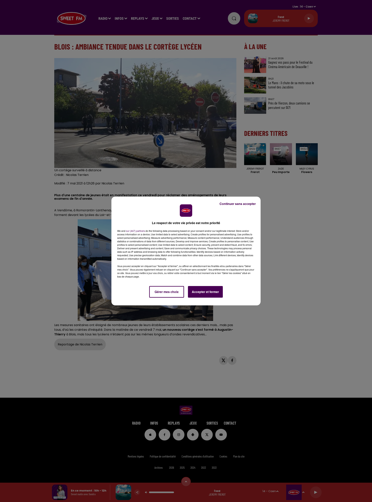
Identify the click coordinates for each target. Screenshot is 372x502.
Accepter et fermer (205, 292)
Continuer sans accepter (238, 203)
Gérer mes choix (167, 292)
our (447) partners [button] (135, 230)
